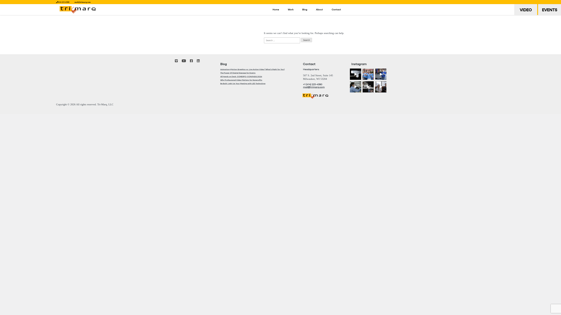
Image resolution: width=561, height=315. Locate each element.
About (319, 10)
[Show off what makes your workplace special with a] (355, 86)
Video (526, 10)
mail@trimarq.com (83, 2)
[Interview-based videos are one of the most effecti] (380, 86)
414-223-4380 (63, 2)
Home (276, 10)
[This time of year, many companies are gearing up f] (368, 86)
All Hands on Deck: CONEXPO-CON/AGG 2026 (241, 77)
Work (291, 10)
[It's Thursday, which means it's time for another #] (380, 74)
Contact (336, 10)
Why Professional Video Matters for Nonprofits (241, 80)
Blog (304, 10)
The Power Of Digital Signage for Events (238, 73)
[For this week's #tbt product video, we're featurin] (355, 74)
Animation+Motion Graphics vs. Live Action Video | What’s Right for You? (252, 69)
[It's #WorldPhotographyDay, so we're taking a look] (368, 74)
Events (549, 10)
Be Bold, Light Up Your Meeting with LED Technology (243, 84)
